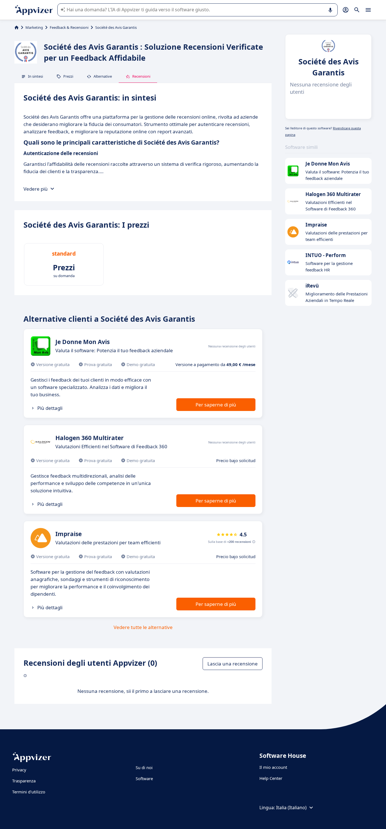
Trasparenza (24, 781)
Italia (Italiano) (291, 807)
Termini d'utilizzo (28, 792)
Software (144, 778)
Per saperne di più (216, 404)
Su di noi (144, 767)
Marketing (34, 27)
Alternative (103, 76)
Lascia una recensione (232, 663)
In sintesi (35, 76)
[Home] (16, 27)
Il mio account (273, 767)
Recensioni (141, 76)
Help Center (270, 778)
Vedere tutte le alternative (143, 627)
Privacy (19, 770)
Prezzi (68, 76)
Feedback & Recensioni (69, 27)
